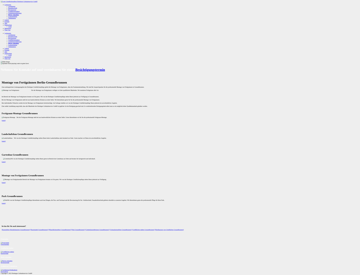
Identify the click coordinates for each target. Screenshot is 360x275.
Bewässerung (12, 10)
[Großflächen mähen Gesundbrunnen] (143, 230)
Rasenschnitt (4, 253)
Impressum (7, 28)
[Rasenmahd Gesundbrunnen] (39, 230)
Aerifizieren (11, 6)
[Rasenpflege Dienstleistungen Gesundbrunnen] (16, 230)
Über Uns (7, 30)
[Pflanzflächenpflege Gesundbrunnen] (59, 230)
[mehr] (4, 120)
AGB (10, 26)
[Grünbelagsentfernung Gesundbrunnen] (97, 230)
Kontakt (6, 21)
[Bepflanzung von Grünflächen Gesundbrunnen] (169, 230)
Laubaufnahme (12, 16)
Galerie (6, 20)
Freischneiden (5, 244)
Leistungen (7, 5)
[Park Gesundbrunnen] (78, 230)
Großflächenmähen (14, 11)
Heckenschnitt (5, 262)
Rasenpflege (4, 271)
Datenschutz (8, 25)
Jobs (5, 23)
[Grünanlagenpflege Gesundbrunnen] (121, 230)
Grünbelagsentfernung (14, 13)
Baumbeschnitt (12, 8)
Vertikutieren (12, 18)
